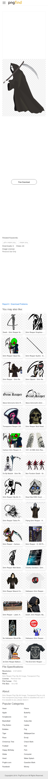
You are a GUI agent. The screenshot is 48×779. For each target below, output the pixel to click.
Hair (25, 746)
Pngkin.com (6, 762)
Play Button (6, 725)
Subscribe (28, 721)
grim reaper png (9, 242)
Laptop (26, 725)
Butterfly (27, 712)
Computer (28, 754)
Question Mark (29, 762)
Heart (4, 708)
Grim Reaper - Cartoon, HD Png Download (18, 544)
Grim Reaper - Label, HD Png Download (17, 614)
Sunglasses (6, 716)
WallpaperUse (29, 733)
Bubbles (5, 729)
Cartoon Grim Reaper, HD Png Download (18, 450)
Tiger (4, 733)
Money (26, 766)
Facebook (6, 766)
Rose (4, 737)
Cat (25, 716)
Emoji (26, 737)
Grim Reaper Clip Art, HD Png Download (18, 497)
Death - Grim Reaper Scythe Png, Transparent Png (21, 332)
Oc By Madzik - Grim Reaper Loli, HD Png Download (22, 473)
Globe (4, 754)
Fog (25, 729)
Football (5, 746)
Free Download (24, 182)
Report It (5, 304)
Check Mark (28, 741)
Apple (4, 712)
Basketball (6, 721)
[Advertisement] (24, 35)
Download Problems (19, 304)
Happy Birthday (8, 750)
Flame (26, 708)
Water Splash (29, 758)
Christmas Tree (8, 741)
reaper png (24, 242)
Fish (25, 750)
